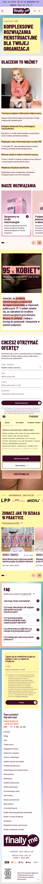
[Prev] (33, 242)
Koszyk (39, 11)
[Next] (39, 242)
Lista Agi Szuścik (10, 808)
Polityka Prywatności (21, 696)
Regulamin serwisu (11, 749)
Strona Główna (9, 21)
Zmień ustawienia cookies (14, 829)
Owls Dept (25, 857)
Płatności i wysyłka (11, 753)
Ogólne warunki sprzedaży (14, 761)
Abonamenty (9, 774)
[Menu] (2, 11)
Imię (3, 373)
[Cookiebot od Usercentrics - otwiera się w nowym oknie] (31, 416)
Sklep (6, 736)
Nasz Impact (9, 804)
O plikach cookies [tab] (34, 422)
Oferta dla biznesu (11, 787)
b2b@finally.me (21, 474)
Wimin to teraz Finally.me (13, 816)
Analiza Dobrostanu (11, 782)
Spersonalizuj (20, 465)
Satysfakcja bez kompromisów (16, 770)
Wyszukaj (34, 11)
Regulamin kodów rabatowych (15, 825)
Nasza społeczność (11, 799)
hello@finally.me (11, 721)
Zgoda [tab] (7, 422)
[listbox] (21, 368)
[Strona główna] (21, 11)
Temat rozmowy (7, 364)
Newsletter (8, 778)
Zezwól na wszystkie (21, 458)
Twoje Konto (8, 744)
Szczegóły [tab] (19, 422)
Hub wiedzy (8, 795)
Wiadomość (5, 391)
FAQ (5, 740)
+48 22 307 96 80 (11, 724)
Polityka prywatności (12, 765)
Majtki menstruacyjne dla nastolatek (18, 812)
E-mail (4, 382)
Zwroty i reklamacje (11, 757)
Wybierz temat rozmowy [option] (10, 367)
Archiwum (7, 821)
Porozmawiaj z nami (11, 791)
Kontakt (7, 732)
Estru (15, 857)
